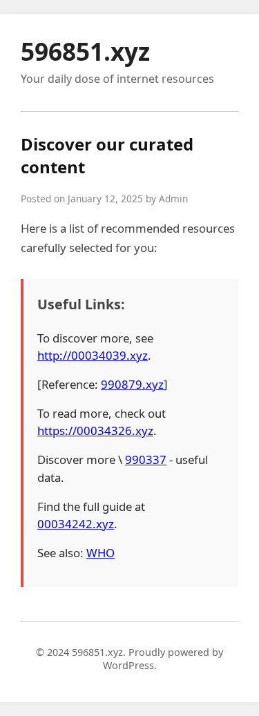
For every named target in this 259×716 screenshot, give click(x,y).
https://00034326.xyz (95, 430)
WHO (100, 553)
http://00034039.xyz (92, 355)
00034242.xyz (75, 524)
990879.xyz (132, 384)
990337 (145, 459)
